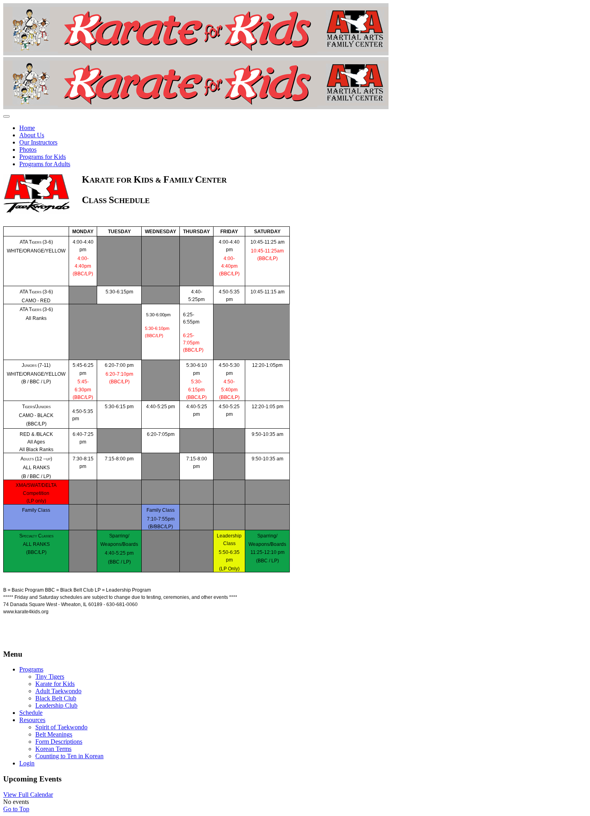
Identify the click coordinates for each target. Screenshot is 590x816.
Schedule (31, 712)
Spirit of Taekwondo (61, 727)
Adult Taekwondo (58, 691)
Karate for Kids (55, 683)
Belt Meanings (53, 734)
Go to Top (16, 809)
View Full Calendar (28, 794)
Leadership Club (56, 705)
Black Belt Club (55, 698)
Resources (32, 719)
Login (27, 763)
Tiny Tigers (49, 676)
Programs (31, 669)
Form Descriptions (58, 741)
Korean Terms (53, 748)
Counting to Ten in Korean (69, 756)
